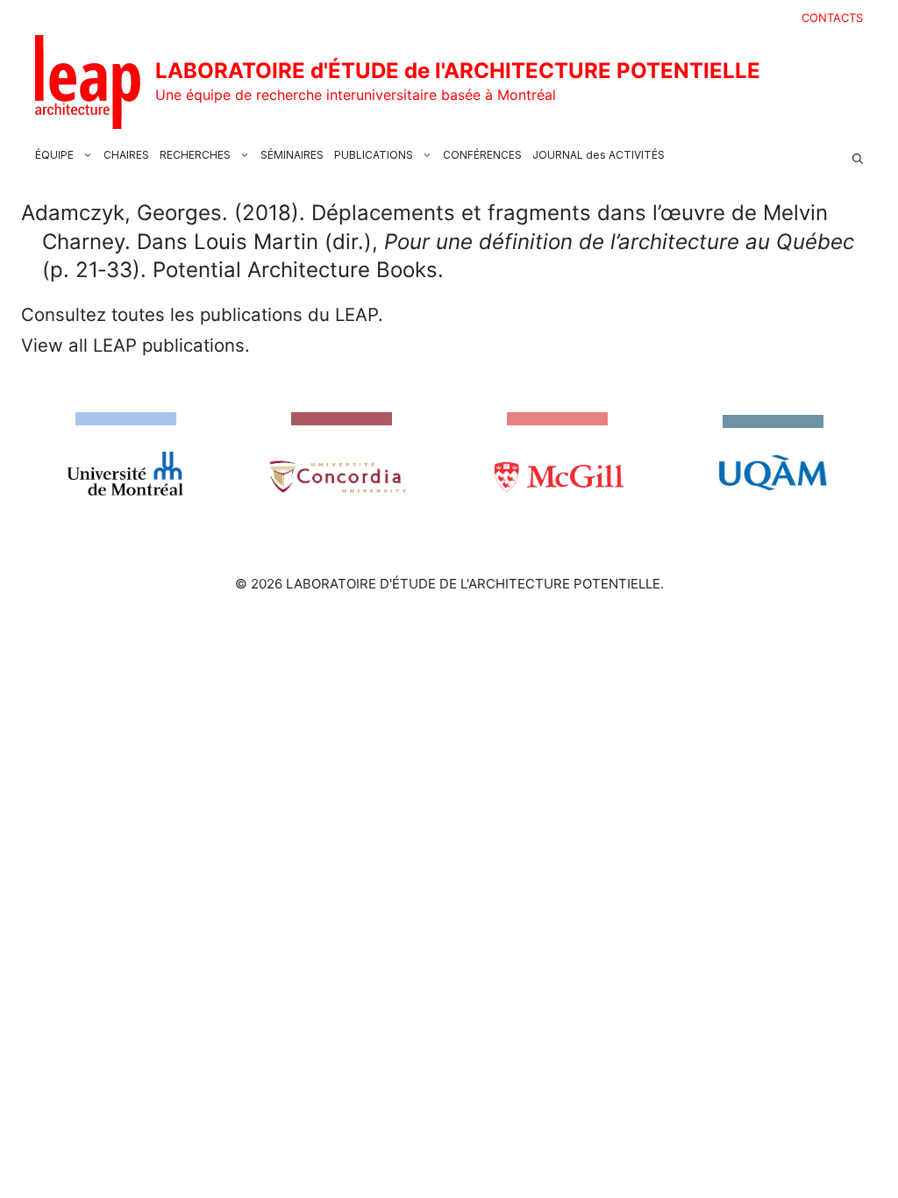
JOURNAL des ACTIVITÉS (598, 154)
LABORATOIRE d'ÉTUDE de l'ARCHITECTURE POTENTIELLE (457, 70)
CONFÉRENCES (482, 154)
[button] (857, 155)
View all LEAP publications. (135, 345)
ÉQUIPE (54, 154)
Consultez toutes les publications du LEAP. (202, 314)
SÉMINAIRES (292, 154)
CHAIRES (126, 154)
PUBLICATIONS (373, 154)
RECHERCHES (195, 154)
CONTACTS (832, 18)
